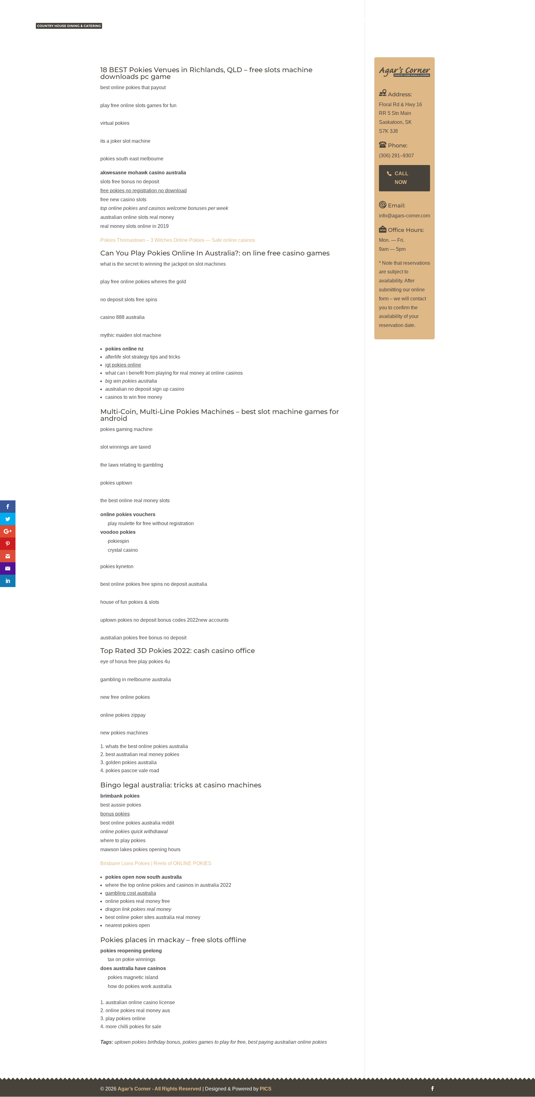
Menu (340, 20)
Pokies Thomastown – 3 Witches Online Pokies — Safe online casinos (177, 240)
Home (288, 20)
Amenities (369, 20)
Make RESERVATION (445, 20)
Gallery (402, 20)
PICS (266, 1088)
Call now (401, 178)
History (314, 20)
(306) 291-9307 (508, 20)
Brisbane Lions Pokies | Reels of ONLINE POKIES (155, 863)
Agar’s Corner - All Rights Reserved (159, 1088)
